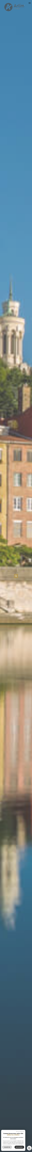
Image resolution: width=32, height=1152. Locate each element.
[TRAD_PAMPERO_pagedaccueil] (14, 12)
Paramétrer (7, 1147)
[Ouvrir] (16, 576)
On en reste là (19, 1131)
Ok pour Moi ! (19, 1147)
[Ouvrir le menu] (30, 3)
